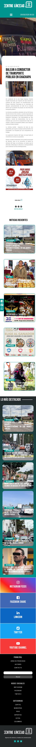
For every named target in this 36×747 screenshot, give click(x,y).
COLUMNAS (18, 721)
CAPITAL (18, 704)
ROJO (19, 240)
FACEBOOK (18, 690)
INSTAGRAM (18, 687)
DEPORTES (18, 715)
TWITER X (18, 694)
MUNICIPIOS (18, 708)
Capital (9, 277)
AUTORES (18, 664)
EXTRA (18, 718)
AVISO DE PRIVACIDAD (18, 661)
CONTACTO (18, 667)
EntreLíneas (18, 209)
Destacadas (10, 240)
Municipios (10, 311)
